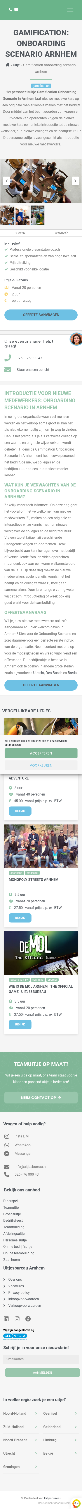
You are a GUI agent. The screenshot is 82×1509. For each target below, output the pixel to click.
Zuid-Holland (13, 1427)
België (48, 1453)
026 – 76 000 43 (29, 358)
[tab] (21, 1413)
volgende (60, 232)
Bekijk (20, 811)
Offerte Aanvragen (41, 315)
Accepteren (41, 753)
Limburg (49, 1440)
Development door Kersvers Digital (58, 1503)
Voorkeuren (41, 765)
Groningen (11, 1467)
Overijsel (50, 1413)
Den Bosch (54, 673)
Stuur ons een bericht (33, 370)
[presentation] (6, 181)
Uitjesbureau (52, 1498)
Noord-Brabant (15, 1440)
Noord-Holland (14, 1413)
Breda (72, 673)
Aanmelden (42, 1372)
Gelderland (52, 1427)
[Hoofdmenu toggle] (70, 10)
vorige (21, 232)
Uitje (16, 65)
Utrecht (38, 673)
